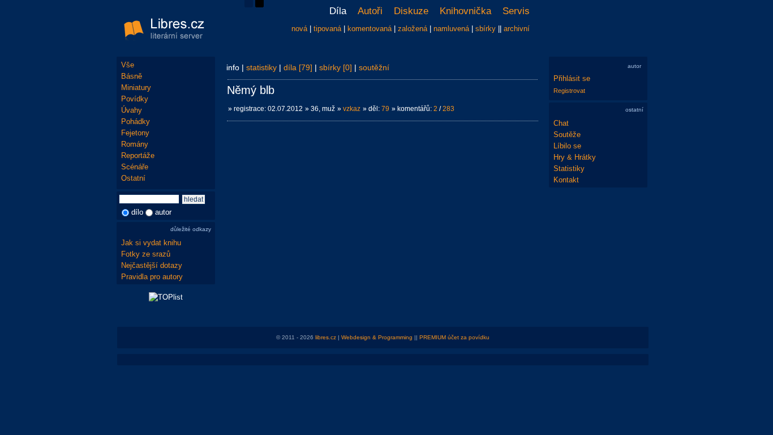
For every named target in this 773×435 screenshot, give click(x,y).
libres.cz (325, 337)
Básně (131, 76)
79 (385, 109)
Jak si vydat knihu (151, 242)
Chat (561, 123)
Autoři (370, 11)
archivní (517, 28)
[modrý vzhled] (248, 5)
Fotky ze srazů (145, 254)
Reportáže (137, 155)
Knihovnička (465, 11)
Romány (134, 144)
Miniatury (136, 87)
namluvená (451, 28)
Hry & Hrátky (574, 157)
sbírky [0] (335, 67)
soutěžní (374, 67)
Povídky (134, 99)
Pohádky (135, 121)
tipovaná (327, 28)
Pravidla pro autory (152, 276)
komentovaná (369, 28)
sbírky (485, 28)
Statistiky (569, 168)
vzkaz (351, 109)
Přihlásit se (571, 78)
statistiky (261, 67)
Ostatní (133, 178)
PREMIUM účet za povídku (454, 337)
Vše (127, 65)
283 (448, 109)
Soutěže (567, 134)
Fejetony (135, 133)
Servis (516, 11)
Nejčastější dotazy (151, 265)
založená (412, 28)
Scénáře (134, 167)
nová (299, 28)
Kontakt (566, 180)
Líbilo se (567, 146)
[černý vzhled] (259, 5)
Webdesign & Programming (377, 337)
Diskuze (411, 11)
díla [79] (298, 67)
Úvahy (131, 110)
